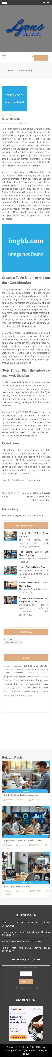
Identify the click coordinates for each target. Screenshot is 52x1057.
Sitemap (41, 1047)
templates (44, 691)
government (18, 680)
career (44, 665)
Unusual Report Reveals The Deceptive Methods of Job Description (38, 496)
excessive (37, 677)
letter (16, 684)
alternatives (8, 666)
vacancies (16, 695)
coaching (20, 670)
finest (6, 680)
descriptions (31, 673)
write (24, 695)
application (18, 666)
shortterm (26, 691)
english (30, 677)
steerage (35, 691)
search (6, 691)
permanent (7, 688)
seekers (16, 691)
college (27, 670)
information (8, 684)
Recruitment (7, 115)
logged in (19, 515)
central (13, 670)
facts (45, 676)
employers (44, 673)
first (10, 680)
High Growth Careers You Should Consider (23, 840)
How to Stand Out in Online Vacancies (20, 795)
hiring (39, 680)
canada (35, 666)
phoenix (16, 688)
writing (30, 695)
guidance (29, 680)
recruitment (32, 688)
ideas (46, 680)
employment (11, 676)
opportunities (35, 684)
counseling (44, 670)
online (24, 683)
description (18, 673)
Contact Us (12, 1047)
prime (23, 688)
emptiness (22, 677)
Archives (8, 639)
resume (37, 480)
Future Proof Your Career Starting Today (26, 948)
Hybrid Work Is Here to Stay (32, 567)
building (28, 665)
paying (45, 684)
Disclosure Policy (27, 1047)
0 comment (22, 123)
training (6, 695)
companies (35, 670)
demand (7, 673)
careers (6, 670)
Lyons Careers (32, 988)
